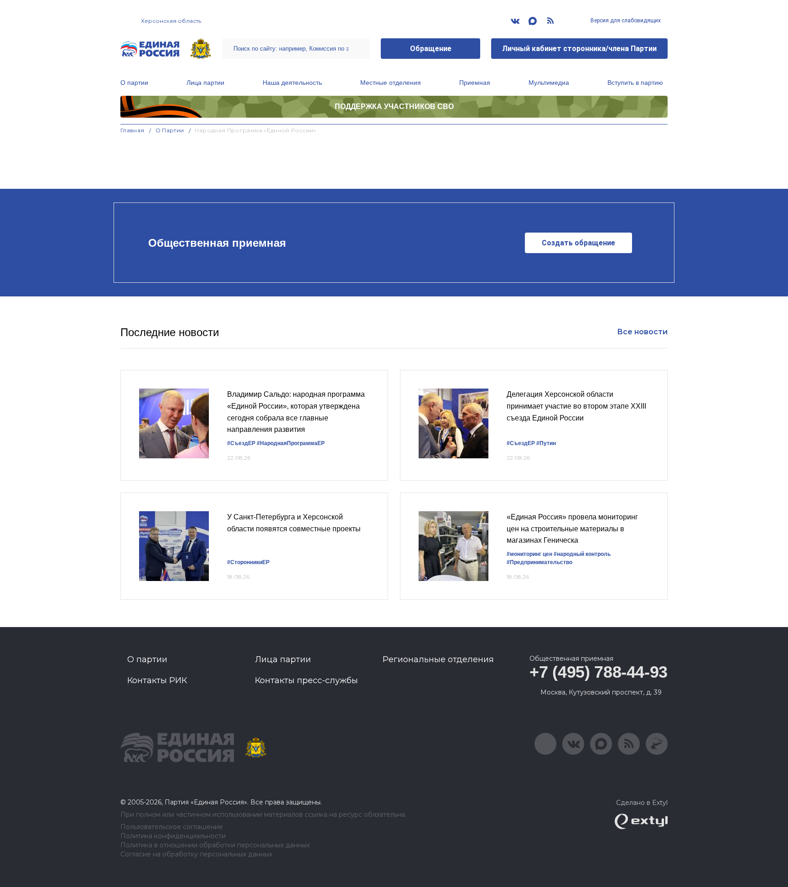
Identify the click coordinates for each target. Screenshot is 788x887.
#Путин (546, 443)
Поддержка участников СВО (394, 106)
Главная (132, 130)
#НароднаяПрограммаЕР (291, 443)
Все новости (642, 331)
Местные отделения (390, 82)
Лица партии (205, 82)
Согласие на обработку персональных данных (196, 854)
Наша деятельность (292, 82)
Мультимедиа (549, 82)
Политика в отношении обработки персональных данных (215, 845)
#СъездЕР (241, 443)
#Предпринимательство (539, 562)
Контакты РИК (157, 680)
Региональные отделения (438, 659)
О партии (134, 82)
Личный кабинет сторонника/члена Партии (579, 48)
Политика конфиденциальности (173, 836)
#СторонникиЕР (248, 562)
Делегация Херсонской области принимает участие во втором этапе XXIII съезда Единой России (576, 405)
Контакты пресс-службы (306, 680)
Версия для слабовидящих (625, 20)
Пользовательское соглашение (171, 827)
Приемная (474, 82)
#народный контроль (582, 554)
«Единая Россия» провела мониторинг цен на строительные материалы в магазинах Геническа (572, 528)
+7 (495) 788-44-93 (598, 672)
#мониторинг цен (529, 554)
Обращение (430, 48)
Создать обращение (578, 243)
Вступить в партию (635, 82)
